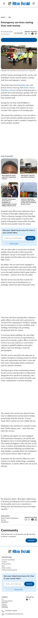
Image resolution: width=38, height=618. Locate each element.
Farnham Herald (7, 32)
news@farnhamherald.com (14, 614)
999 (10, 17)
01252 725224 (12, 611)
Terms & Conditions (8, 560)
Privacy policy (6, 564)
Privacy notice (14, 243)
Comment (31, 540)
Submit (30, 238)
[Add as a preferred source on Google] (18, 33)
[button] (4, 3)
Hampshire (21, 85)
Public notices (6, 568)
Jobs (3, 566)
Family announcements (9, 570)
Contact (4, 562)
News (3, 17)
